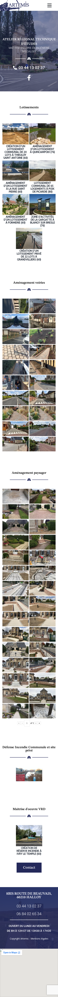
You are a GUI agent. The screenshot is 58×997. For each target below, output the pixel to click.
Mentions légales (39, 938)
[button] (49, 5)
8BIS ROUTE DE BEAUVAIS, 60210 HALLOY (29, 895)
